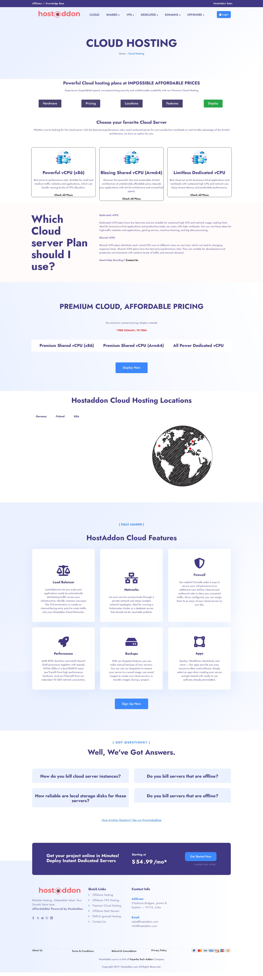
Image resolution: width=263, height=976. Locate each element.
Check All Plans (63, 195)
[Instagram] (47, 918)
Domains (171, 15)
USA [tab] (76, 416)
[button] (80, 776)
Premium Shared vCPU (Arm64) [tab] (133, 345)
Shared (111, 15)
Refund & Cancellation (124, 951)
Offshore (194, 15)
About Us (37, 950)
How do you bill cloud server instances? (80, 776)
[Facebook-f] (33, 918)
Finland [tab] (60, 416)
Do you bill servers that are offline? (182, 776)
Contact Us (132, 260)
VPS (129, 15)
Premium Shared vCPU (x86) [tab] (67, 345)
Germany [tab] (41, 416)
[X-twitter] (38, 918)
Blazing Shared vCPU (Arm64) (131, 172)
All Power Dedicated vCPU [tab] (198, 345)
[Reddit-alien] (42, 918)
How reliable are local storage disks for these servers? (80, 798)
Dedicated (148, 15)
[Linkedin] (51, 918)
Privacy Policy (159, 950)
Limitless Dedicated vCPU (199, 172)
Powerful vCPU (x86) (63, 172)
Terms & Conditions (83, 951)
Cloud (94, 15)
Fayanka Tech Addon (141, 959)
